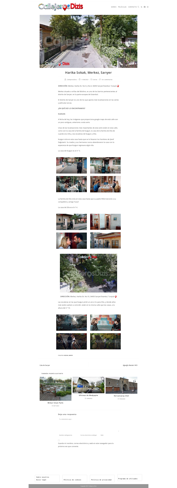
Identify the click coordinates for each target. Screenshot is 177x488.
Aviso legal (41, 480)
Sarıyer (71, 355)
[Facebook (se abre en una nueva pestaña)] (144, 7)
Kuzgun (66, 355)
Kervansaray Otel (121, 396)
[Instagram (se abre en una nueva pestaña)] (147, 7)
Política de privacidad (101, 480)
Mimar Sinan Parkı (55, 403)
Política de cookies (72, 480)
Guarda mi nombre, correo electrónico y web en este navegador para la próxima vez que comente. (85, 444)
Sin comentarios (107, 79)
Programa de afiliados (128, 479)
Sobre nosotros (42, 477)
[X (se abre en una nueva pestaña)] (141, 7)
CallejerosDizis (72, 79)
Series (95, 79)
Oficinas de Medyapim (88, 395)
